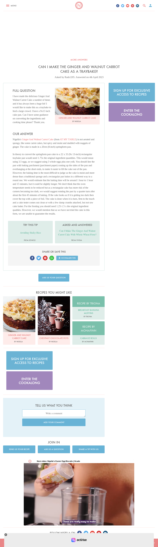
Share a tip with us (88, 449)
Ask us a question (54, 449)
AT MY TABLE (68, 139)
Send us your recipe (19, 449)
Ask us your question (54, 277)
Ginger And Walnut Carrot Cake (37, 139)
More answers (79, 59)
